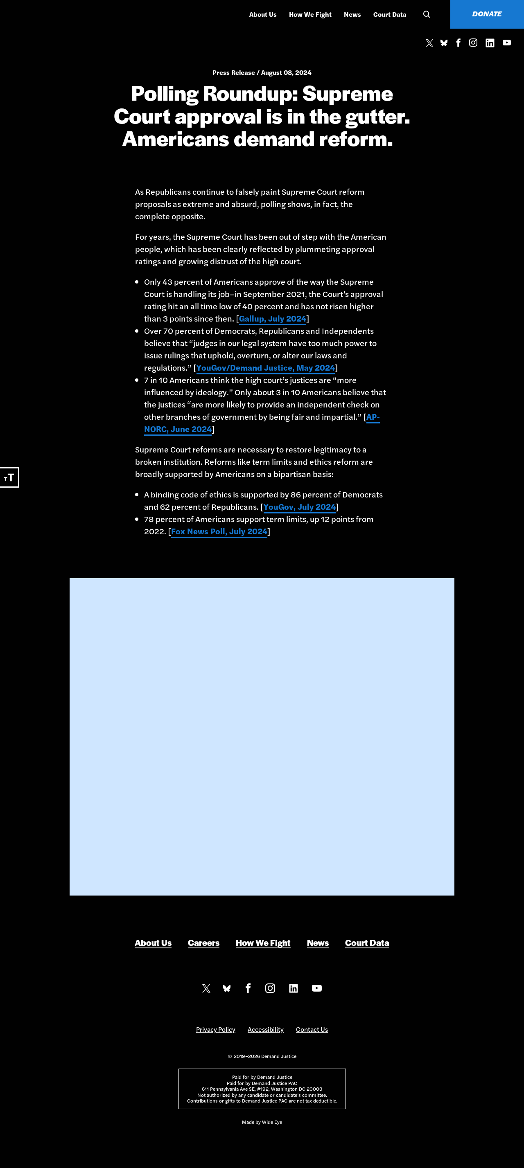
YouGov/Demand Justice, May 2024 (265, 367)
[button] (425, 14)
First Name (202, 680)
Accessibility (266, 1029)
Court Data (390, 14)
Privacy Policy (215, 1029)
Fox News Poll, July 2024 (219, 531)
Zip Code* (200, 750)
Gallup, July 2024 (272, 318)
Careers (203, 942)
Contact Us (312, 1029)
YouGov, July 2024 (300, 506)
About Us (263, 14)
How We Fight (310, 14)
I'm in (262, 799)
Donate (487, 13)
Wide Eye (272, 1121)
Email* (196, 715)
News (352, 14)
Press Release (233, 72)
